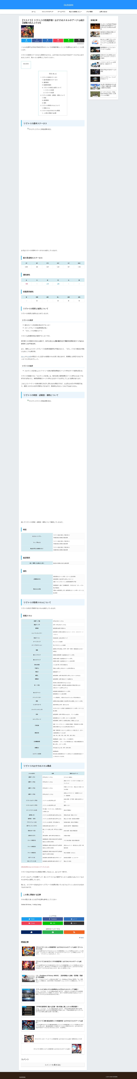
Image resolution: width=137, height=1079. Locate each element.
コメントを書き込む (53, 1065)
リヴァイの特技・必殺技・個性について (53, 95)
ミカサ (29, 356)
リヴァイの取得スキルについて (51, 105)
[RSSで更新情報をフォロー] (74, 932)
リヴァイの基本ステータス (49, 77)
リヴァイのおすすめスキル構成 (51, 110)
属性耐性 (46, 82)
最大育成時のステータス (51, 80)
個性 (45, 103)
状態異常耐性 (47, 85)
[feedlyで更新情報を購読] (52, 932)
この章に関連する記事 (50, 113)
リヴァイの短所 (49, 92)
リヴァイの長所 (49, 90)
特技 (45, 98)
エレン (23, 356)
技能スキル (47, 108)
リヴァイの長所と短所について (52, 87)
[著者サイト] (31, 932)
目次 (50, 74)
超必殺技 (46, 100)
